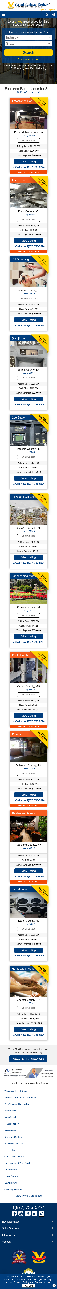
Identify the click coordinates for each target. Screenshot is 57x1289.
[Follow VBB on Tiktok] (41, 1213)
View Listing (28, 161)
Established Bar (22, 100)
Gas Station (19, 338)
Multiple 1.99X (28, 220)
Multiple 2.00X (28, 378)
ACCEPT (28, 1285)
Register (51, 9)
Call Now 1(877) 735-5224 (29, 167)
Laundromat (19, 889)
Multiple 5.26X (28, 615)
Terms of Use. (43, 1282)
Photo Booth (20, 655)
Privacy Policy (21, 1282)
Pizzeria (16, 734)
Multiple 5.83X (28, 929)
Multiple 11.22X (28, 299)
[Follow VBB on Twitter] (28, 1213)
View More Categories (28, 1195)
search (28, 52)
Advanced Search (28, 59)
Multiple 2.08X (28, 536)
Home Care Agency (24, 968)
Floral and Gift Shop (24, 496)
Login (41, 9)
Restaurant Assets (23, 813)
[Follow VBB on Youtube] (20, 1213)
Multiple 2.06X (28, 457)
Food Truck (19, 180)
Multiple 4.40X (28, 140)
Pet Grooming (20, 259)
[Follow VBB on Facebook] (14, 1213)
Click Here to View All (28, 91)
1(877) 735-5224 (28, 1207)
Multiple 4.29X (28, 1008)
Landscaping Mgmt (24, 575)
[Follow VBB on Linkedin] (34, 1213)
